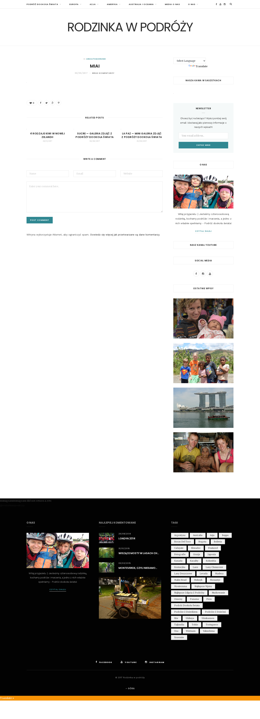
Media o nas (172, 4)
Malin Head (180, 580)
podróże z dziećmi (215, 611)
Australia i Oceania (141, 4)
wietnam (190, 631)
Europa (74, 4)
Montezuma (180, 586)
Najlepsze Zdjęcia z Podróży (189, 592)
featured (213, 548)
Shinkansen (208, 618)
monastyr (215, 580)
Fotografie (180, 554)
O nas (191, 4)
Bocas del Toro (182, 541)
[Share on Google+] (52, 103)
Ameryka (112, 4)
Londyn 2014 (127, 538)
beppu (225, 535)
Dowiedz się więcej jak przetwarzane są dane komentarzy (124, 234)
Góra (131, 688)
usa (176, 631)
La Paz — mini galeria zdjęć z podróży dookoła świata (142, 135)
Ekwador (196, 548)
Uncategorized (96, 58)
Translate (201, 66)
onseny (178, 599)
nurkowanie (218, 592)
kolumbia (211, 560)
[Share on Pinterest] (58, 103)
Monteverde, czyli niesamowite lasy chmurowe (140, 568)
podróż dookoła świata (187, 605)
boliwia (218, 541)
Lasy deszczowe (183, 573)
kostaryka (179, 567)
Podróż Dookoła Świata (42, 4)
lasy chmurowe (214, 567)
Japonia (212, 554)
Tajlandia (179, 624)
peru (209, 599)
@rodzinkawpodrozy (12, 505)
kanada (178, 560)
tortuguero (212, 624)
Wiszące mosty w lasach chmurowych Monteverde (140, 553)
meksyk (198, 580)
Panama (194, 599)
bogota (202, 541)
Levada (203, 573)
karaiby (194, 560)
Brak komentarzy (103, 73)
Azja (93, 4)
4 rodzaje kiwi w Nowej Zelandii (47, 135)
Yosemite (179, 637)
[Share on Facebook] (40, 103)
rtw (176, 618)
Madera (219, 573)
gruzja (196, 554)
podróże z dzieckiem (185, 611)
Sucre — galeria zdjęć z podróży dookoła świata (95, 135)
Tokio (195, 624)
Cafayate (178, 548)
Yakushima (209, 631)
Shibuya (190, 618)
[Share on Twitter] (46, 103)
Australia (197, 535)
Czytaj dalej (203, 231)
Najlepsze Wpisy (203, 586)
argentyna (179, 535)
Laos (195, 567)
